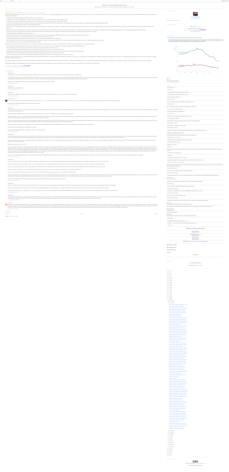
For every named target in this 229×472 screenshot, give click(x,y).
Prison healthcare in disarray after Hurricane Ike (177, 369)
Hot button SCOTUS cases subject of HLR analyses (177, 322)
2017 (169, 283)
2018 (169, 282)
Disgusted (9, 202)
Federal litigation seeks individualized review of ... (177, 384)
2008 (169, 299)
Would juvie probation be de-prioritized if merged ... (178, 339)
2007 (169, 448)
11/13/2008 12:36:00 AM (13, 156)
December (171, 301)
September (171, 432)
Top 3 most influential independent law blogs (194, 241)
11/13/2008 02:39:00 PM (13, 180)
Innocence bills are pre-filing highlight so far (176, 386)
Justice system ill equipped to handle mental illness (177, 312)
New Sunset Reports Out (173, 378)
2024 (169, 271)
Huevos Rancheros (199, 265)
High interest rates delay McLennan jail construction (178, 347)
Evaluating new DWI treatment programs (176, 398)
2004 (169, 453)
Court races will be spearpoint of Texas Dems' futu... (178, 411)
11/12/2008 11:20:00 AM (13, 89)
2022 (169, 275)
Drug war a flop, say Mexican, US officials (176, 306)
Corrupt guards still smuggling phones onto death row (178, 344)
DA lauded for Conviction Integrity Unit (176, 373)
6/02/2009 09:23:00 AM (13, 208)
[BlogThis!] (26, 65)
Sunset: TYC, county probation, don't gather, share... (178, 332)
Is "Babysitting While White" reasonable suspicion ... (178, 406)
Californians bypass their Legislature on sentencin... (177, 423)
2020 (169, 278)
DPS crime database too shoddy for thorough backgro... (178, 321)
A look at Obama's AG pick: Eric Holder (176, 346)
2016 (169, 285)
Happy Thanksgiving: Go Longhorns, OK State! (177, 311)
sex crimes (14, 66)
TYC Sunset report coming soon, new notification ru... (178, 414)
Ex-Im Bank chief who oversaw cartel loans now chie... (178, 418)
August (170, 433)
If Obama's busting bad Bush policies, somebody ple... (178, 401)
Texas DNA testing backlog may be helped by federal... (178, 389)
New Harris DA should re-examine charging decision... (178, 383)
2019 (169, 280)
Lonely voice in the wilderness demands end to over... (178, 304)
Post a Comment (8, 211)
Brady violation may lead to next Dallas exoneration (178, 363)
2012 (169, 292)
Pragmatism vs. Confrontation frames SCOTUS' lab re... (178, 391)
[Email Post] (23, 65)
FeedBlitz (199, 31)
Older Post (156, 213)
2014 (169, 289)
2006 (169, 449)
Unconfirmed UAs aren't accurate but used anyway (177, 413)
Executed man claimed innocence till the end (176, 426)
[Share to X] (27, 65)
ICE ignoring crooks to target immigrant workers (177, 361)
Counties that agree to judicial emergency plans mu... (178, 317)
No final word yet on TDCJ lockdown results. (176, 419)
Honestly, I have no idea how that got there (176, 368)
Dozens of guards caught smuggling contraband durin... (178, 371)
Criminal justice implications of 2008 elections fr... (177, 403)
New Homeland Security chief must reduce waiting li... (178, 331)
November (171, 302)
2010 (169, 296)
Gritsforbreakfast (10, 98)
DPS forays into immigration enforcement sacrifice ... (178, 337)
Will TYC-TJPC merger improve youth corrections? (177, 356)
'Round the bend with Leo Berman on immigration (177, 359)
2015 (169, 287)
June (170, 437)
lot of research (45, 100)
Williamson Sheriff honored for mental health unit (177, 309)
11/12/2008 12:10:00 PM (13, 96)
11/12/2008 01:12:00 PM (13, 105)
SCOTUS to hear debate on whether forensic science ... (178, 396)
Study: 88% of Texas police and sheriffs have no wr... (178, 351)
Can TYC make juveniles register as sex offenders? (177, 329)
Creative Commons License (200, 463)
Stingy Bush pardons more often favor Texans (177, 327)
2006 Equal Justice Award (195, 232)
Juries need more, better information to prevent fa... (177, 374)
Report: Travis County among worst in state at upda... (178, 307)
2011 (169, 294)
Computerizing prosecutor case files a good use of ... (178, 416)
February (170, 444)
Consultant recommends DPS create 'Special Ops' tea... (178, 393)
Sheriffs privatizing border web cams (175, 324)
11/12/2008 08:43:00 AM (13, 83)
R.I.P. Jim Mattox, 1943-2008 (174, 341)
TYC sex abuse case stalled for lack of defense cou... (178, 342)
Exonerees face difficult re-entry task (175, 314)
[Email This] (25, 65)
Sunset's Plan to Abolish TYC (174, 376)
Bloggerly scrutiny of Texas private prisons (176, 404)
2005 (169, 451)
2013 (169, 290)
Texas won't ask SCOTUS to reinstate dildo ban (177, 388)
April (170, 440)
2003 (169, 455)
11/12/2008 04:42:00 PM (13, 131)
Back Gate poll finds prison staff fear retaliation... (177, 366)
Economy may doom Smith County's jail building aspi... (178, 425)
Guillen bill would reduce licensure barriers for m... (177, 381)
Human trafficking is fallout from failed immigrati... (178, 349)
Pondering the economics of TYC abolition (176, 357)
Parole (9, 66)
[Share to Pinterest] (29, 65)
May (170, 439)
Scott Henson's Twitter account (173, 20)
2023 (169, 273)
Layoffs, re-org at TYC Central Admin (175, 399)
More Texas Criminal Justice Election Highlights (177, 408)
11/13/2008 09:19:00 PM (13, 192)
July (170, 435)
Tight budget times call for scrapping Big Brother (177, 394)
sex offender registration (23, 66)
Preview (191, 31)
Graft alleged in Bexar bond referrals (175, 336)
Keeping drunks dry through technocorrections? (177, 354)
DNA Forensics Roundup (173, 421)
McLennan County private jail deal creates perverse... (178, 319)
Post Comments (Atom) (14, 216)
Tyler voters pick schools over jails (175, 409)
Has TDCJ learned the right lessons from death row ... (178, 334)
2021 (169, 277)
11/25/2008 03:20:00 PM (13, 199)
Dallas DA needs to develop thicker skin (175, 364)
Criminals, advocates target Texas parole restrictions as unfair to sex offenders (33, 14)
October (170, 430)
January (170, 446)
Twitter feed (186, 220)
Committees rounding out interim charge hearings (177, 379)
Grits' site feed (197, 26)
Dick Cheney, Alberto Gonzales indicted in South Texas (178, 352)
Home (82, 213)
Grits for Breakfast (114, 5)
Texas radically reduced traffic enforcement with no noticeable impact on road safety (184, 37)
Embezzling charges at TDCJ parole (175, 316)
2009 (169, 297)
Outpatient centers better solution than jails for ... (177, 428)
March (170, 442)
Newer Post (7, 213)
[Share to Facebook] (28, 65)
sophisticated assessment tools (73, 100)
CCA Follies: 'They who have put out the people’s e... (178, 326)
